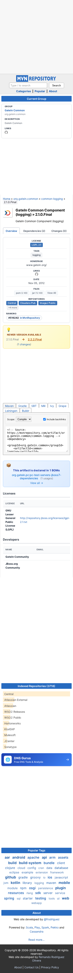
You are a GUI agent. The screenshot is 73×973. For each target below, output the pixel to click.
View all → (36, 483)
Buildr (25, 410)
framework (57, 872)
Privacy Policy (50, 967)
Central (12, 303)
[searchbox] (28, 85)
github (11, 877)
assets (63, 857)
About (53, 91)
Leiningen (11, 410)
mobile (64, 883)
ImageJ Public (48, 303)
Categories (23, 91)
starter (28, 898)
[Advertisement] (36, 36)
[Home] (36, 80)
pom (21, 292)
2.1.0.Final (43, 214)
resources (16, 893)
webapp (36, 903)
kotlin (16, 883)
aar (8, 857)
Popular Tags (36, 850)
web (65, 898)
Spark (45, 927)
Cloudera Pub (28, 303)
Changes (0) (59, 230)
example (28, 872)
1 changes (24, 344)
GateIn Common (15, 110)
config (32, 868)
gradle (23, 877)
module (12, 888)
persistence (46, 888)
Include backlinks (56, 419)
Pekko (55, 927)
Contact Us (31, 967)
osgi (33, 888)
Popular (40, 91)
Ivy (52, 406)
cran (41, 868)
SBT (34, 406)
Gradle (22, 406)
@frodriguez (52, 919)
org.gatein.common (25, 198)
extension (42, 872)
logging (36, 254)
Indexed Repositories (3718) (36, 686)
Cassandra (36, 931)
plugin (60, 888)
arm (52, 857)
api (45, 857)
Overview (11, 230)
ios (50, 877)
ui (58, 898)
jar (37, 292)
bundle (49, 863)
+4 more (12, 307)
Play (37, 927)
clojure (10, 868)
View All (51, 292)
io (44, 877)
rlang (30, 893)
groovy (36, 877)
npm (23, 888)
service (60, 893)
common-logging (52, 198)
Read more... (36, 939)
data (49, 868)
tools (52, 898)
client (61, 863)
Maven (9, 406)
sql (19, 898)
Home (6, 198)
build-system (30, 863)
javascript (61, 877)
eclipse (14, 872)
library (28, 883)
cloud (22, 868)
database (61, 868)
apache (33, 857)
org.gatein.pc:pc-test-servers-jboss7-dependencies (36, 476)
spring (9, 898)
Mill (43, 406)
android (19, 857)
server (48, 893)
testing (41, 898)
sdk (38, 893)
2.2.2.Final (35, 339)
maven (51, 883)
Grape (62, 406)
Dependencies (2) (34, 230)
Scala (29, 927)
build (12, 863)
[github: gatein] (6, 132)
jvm (6, 883)
